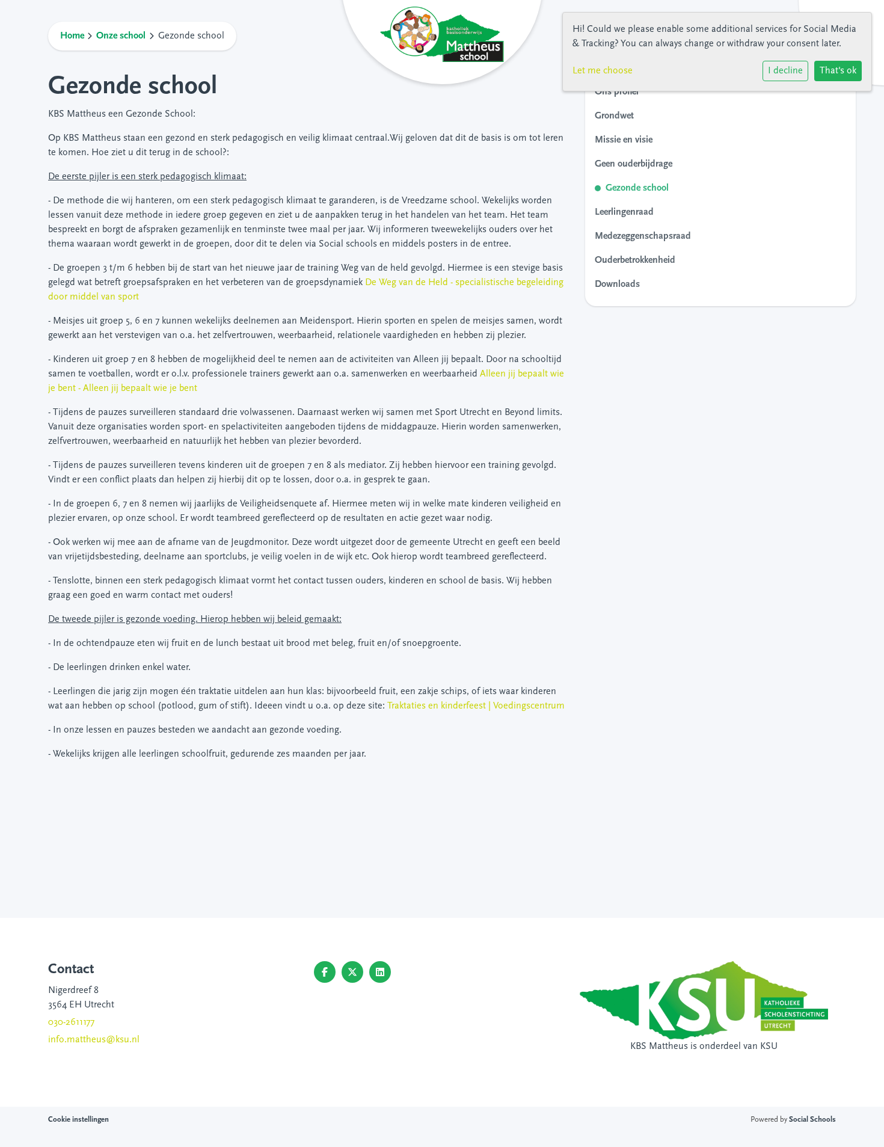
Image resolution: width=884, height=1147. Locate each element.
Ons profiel (617, 92)
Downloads (617, 284)
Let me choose (602, 71)
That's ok (838, 71)
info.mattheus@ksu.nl (94, 1040)
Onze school (121, 36)
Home (72, 36)
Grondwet (614, 116)
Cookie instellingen (78, 1120)
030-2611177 (71, 1022)
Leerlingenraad (624, 212)
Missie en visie (623, 140)
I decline (785, 71)
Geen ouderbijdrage (633, 164)
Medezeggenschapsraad (643, 236)
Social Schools (812, 1120)
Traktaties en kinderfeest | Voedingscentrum (476, 706)
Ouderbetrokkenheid (635, 260)
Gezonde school (637, 188)
